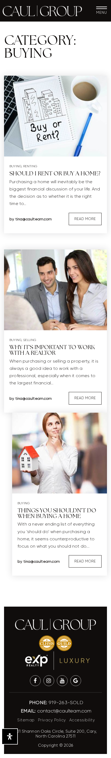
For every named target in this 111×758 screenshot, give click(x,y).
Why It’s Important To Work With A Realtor (52, 350)
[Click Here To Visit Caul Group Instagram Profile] (48, 680)
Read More (85, 219)
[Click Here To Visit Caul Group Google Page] (75, 680)
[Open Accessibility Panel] (10, 736)
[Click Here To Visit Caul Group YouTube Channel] (62, 680)
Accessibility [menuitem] (82, 720)
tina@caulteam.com (33, 219)
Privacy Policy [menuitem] (52, 720)
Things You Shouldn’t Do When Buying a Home (57, 513)
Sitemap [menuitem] (26, 720)
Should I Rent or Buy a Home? (54, 173)
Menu (101, 13)
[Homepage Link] (42, 10)
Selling (29, 340)
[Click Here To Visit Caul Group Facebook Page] (35, 680)
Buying (15, 166)
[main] (55, 301)
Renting (30, 166)
